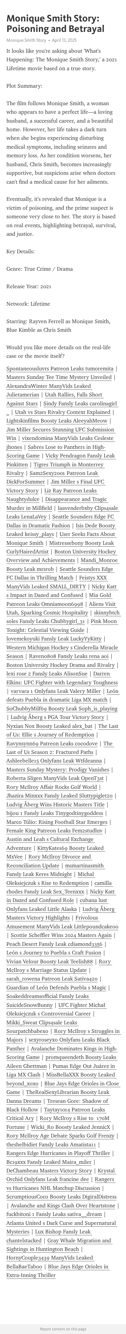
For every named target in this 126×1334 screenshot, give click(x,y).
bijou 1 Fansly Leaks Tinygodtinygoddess (54, 813)
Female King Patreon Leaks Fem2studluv (54, 830)
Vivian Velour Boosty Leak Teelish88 (49, 961)
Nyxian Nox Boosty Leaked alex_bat (49, 726)
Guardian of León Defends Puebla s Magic (56, 987)
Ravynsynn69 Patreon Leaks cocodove (52, 743)
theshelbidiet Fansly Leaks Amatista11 (51, 1144)
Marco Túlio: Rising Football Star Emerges (56, 822)
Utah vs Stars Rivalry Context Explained (62, 412)
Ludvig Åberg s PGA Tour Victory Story (57, 717)
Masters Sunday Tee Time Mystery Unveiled (59, 377)
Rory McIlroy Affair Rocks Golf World (51, 787)
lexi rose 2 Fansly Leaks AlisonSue (46, 673)
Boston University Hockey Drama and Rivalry (60, 665)
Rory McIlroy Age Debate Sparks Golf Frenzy (60, 1135)
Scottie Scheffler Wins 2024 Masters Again (61, 935)
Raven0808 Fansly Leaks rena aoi (69, 656)
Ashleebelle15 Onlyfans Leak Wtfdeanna (54, 760)
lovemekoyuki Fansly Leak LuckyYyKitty (54, 638)
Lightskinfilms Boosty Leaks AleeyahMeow (56, 420)
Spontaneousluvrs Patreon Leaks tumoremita (59, 368)
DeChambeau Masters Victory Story (49, 1170)
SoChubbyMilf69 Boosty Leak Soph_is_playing (61, 708)
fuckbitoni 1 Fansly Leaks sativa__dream (54, 1214)
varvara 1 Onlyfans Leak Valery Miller (56, 691)
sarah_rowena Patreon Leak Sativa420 (52, 978)
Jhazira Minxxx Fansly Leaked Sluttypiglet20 (59, 795)
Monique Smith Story (26, 40)
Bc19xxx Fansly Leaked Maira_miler (48, 1162)
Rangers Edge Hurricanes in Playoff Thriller (58, 1153)
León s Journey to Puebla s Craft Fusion (53, 952)
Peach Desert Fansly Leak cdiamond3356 (54, 944)
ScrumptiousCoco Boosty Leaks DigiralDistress (61, 1196)
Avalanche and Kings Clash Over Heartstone (63, 1205)
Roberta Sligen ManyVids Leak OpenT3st (55, 778)
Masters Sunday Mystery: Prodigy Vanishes (57, 769)
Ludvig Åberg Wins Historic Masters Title (55, 804)
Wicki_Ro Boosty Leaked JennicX (70, 1127)
